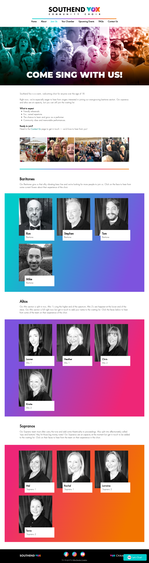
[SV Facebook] (66, 554)
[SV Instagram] (74, 554)
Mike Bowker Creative (80, 560)
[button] (35, 217)
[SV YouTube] (82, 554)
